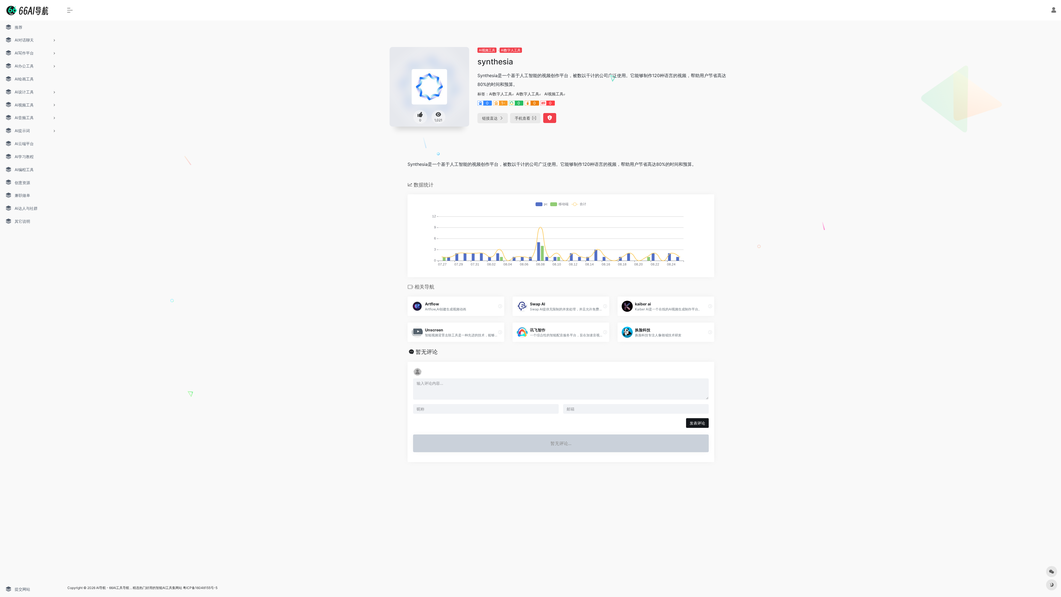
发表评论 (697, 423)
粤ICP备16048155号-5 (200, 588)
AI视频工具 (487, 50)
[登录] (1054, 11)
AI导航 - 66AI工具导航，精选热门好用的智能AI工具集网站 (139, 588)
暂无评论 (427, 352)
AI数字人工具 (511, 50)
